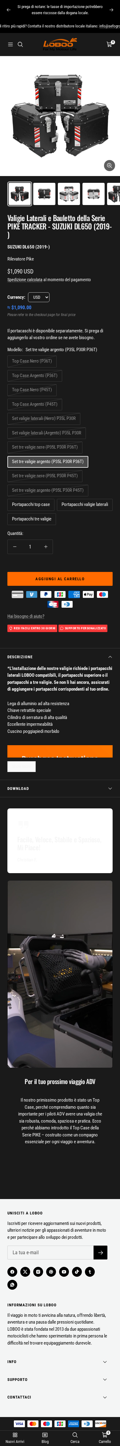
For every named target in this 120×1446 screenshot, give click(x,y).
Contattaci (19, 1397)
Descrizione (20, 657)
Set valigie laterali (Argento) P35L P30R (46, 433)
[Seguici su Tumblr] (90, 1272)
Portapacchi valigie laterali (85, 504)
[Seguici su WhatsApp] (12, 1285)
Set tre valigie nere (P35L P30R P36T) (45, 447)
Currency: (16, 297)
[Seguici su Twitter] (25, 1272)
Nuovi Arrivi (15, 1441)
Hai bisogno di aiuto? (25, 616)
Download (18, 788)
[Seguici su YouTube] (64, 1272)
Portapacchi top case (31, 504)
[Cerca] (20, 44)
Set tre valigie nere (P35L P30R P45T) (45, 476)
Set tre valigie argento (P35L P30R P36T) (48, 461)
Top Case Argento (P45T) (35, 404)
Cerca (74, 1441)
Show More (21, 766)
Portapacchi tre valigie (31, 519)
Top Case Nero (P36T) (32, 361)
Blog (45, 1441)
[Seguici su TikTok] (77, 1272)
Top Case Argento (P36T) (35, 375)
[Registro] (100, 1252)
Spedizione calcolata (24, 279)
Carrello (105, 1441)
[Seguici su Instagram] (38, 1272)
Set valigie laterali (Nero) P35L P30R (44, 418)
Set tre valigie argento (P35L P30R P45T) (48, 490)
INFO (12, 1361)
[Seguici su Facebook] (12, 1272)
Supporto (17, 1379)
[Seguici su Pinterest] (51, 1272)
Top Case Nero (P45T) (32, 389)
